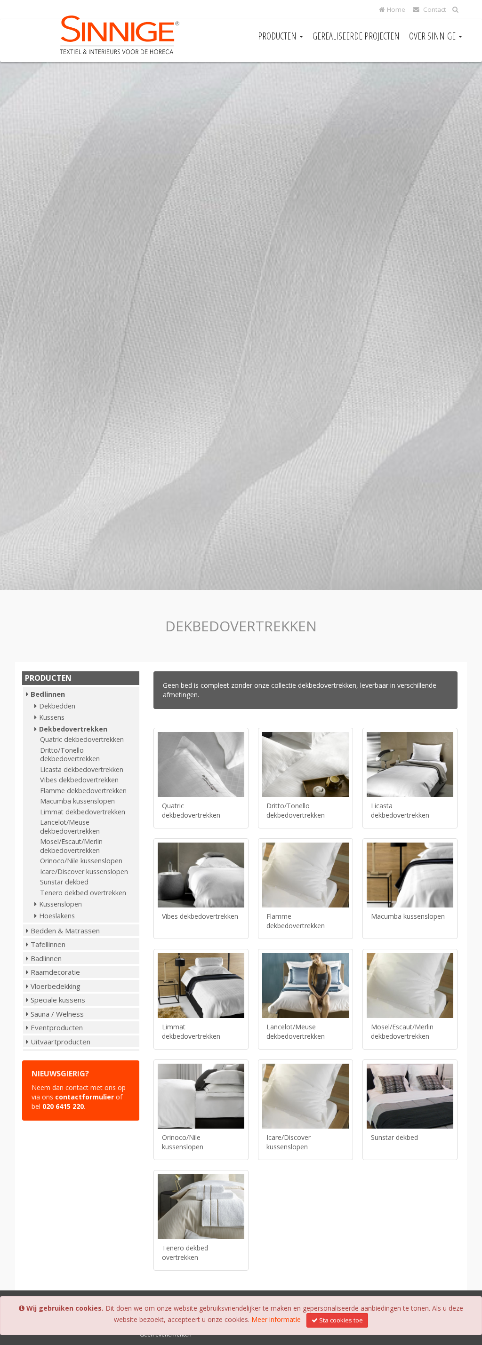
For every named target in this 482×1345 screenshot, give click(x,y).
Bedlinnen (48, 694)
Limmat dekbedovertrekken (82, 811)
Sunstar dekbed (64, 881)
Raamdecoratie (55, 972)
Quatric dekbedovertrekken (82, 739)
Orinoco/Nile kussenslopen (81, 860)
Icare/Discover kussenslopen (84, 871)
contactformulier (84, 1096)
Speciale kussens (58, 999)
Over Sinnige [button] (433, 36)
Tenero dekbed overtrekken (83, 892)
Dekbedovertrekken (73, 728)
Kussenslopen (60, 903)
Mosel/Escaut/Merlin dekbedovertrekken (71, 846)
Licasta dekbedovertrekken (81, 769)
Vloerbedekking (55, 986)
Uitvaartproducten (60, 1041)
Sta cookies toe (341, 1320)
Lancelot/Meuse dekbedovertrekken (70, 827)
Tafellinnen (48, 944)
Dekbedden (57, 705)
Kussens (51, 717)
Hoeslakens (57, 915)
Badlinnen (46, 958)
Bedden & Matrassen (65, 930)
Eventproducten (57, 1027)
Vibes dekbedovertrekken (79, 779)
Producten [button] (278, 36)
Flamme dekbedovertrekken (83, 790)
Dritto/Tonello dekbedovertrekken (70, 755)
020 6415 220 (63, 1106)
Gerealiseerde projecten (356, 36)
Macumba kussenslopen (77, 800)
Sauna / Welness (57, 1014)
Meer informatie (276, 1319)
